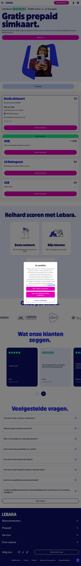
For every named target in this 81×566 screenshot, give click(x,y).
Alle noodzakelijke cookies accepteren (40, 294)
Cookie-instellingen (40, 300)
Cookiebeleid (51, 285)
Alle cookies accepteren (40, 289)
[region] (40, 283)
